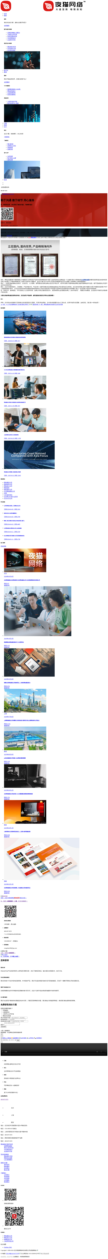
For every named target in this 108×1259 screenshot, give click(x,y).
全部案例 (6, 82)
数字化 (6, 70)
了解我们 (3, 1173)
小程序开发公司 (9, 1241)
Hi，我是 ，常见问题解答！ (14, 901)
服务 (5, 15)
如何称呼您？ (5, 1019)
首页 (5, 13)
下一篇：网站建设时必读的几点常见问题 (50, 304)
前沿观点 (6, 1168)
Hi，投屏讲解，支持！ (10, 956)
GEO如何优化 (8, 495)
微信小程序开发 (9, 1147)
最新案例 (15, 1038)
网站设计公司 (8, 486)
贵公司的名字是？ (6, 1017)
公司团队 (6, 1180)
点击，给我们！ (8, 953)
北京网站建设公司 (9, 491)
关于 (5, 126)
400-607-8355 (4, 1099)
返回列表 (35, 304)
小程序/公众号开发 (8, 1014)
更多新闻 (3, 546)
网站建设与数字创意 (7, 1144)
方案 (5, 123)
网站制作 (33, 237)
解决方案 (6, 1170)
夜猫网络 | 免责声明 (6, 1256)
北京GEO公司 (8, 498)
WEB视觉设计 (8, 1149)
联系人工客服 (6, 1038)
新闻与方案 (4, 1163)
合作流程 (23, 1038)
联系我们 (38, 1038)
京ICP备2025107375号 (12, 1253)
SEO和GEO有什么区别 (11, 496)
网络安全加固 (8, 1158)
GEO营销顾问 (8, 1159)
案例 (5, 72)
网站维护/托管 (8, 1156)
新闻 (5, 125)
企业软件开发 (8, 1151)
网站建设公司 (8, 482)
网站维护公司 (8, 489)
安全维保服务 (5, 1154)
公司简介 (30, 1038)
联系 (5, 179)
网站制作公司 (8, 484)
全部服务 (6, 25)
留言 (2, 1024)
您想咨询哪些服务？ (7, 1008)
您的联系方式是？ (6, 1021)
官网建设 (5, 1010)
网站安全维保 (7, 1016)
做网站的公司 (8, 1239)
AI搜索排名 (6, 1012)
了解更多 (6, 137)
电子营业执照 (45, 1253)
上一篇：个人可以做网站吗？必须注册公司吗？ (15, 304)
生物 (5, 493)
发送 (18, 1040)
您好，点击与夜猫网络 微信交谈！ (14, 898)
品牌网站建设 (8, 1146)
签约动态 (6, 1164)
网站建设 (6, 1166)
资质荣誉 (6, 1176)
